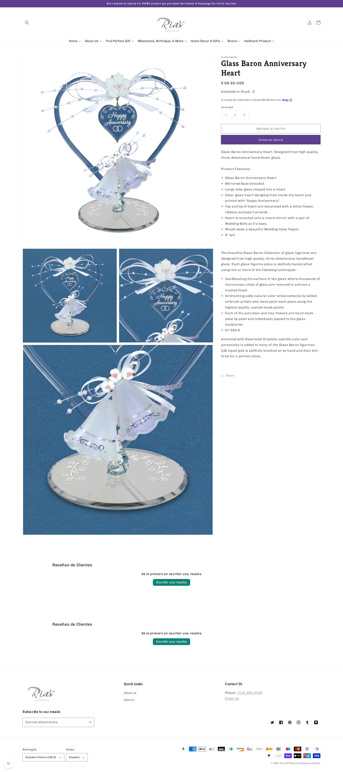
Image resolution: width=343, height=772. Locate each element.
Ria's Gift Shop (288, 763)
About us (130, 693)
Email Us (232, 698)
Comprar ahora (271, 140)
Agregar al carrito (270, 128)
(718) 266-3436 (249, 693)
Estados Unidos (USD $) (41, 757)
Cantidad (227, 107)
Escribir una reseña (171, 582)
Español (74, 757)
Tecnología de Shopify (308, 763)
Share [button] (230, 375)
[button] (27, 22)
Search (129, 700)
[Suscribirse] (89, 722)
